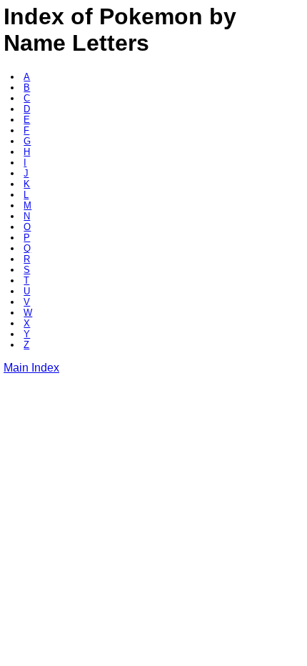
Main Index (31, 368)
